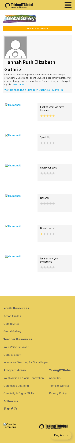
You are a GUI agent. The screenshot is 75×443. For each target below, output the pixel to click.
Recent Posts (13, 99)
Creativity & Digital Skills (18, 393)
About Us (55, 378)
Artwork (45, 99)
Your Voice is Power (15, 347)
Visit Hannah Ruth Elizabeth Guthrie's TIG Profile (33, 89)
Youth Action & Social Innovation (23, 378)
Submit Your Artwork (37, 28)
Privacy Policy (58, 393)
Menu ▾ (57, 19)
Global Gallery (19, 19)
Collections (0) (31, 99)
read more (18, 84)
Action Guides (12, 316)
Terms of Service (59, 385)
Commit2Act (11, 323)
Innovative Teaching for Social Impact (26, 362)
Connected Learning (16, 385)
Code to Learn (12, 354)
